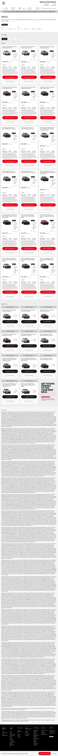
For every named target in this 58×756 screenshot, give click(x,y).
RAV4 (11, 731)
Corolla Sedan (4, 735)
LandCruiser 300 (12, 745)
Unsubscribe (51, 733)
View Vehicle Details (10, 81)
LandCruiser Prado (12, 736)
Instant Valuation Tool (36, 738)
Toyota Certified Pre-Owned (36, 744)
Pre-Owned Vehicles (13, 8)
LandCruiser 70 (20, 732)
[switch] (9, 39)
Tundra (19, 734)
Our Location (51, 730)
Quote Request (35, 741)
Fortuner (11, 739)
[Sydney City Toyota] (3, 3)
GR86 (26, 732)
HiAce (19, 735)
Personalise (46, 8)
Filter (5, 35)
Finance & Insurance (37, 8)
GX (2, 29)
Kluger (11, 743)
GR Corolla (27, 734)
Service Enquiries (43, 732)
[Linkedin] (54, 736)
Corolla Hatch (4, 732)
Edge (25, 29)
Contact (54, 8)
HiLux (19, 730)
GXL (6, 29)
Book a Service (44, 730)
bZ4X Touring (12, 734)
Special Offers (19, 8)
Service (24, 8)
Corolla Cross (12, 742)
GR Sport (39, 29)
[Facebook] (50, 736)
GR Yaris (26, 731)
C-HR (11, 737)
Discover (50, 8)
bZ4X (11, 732)
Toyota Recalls (44, 734)
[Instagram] (51, 736)
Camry (3, 734)
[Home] (3, 8)
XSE (14, 29)
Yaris (3, 731)
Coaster (19, 736)
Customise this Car (10, 321)
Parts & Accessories (29, 8)
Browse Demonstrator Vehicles (36, 735)
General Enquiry (52, 731)
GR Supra (27, 735)
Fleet (43, 8)
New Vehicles (6, 8)
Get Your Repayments (10, 77)
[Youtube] (52, 736)
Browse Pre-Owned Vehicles (36, 731)
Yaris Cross (12, 740)
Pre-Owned (36, 727)
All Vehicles (4, 24)
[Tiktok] (55, 736)
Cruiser (10, 29)
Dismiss (55, 753)
